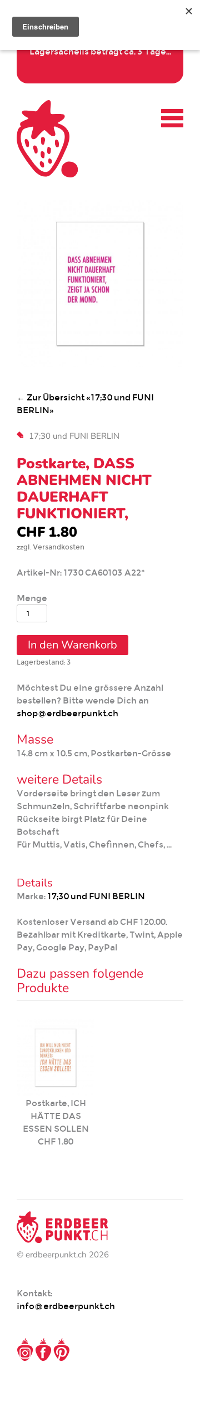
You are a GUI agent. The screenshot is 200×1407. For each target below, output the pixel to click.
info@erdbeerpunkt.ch (66, 1306)
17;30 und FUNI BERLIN (74, 436)
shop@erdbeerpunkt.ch (67, 713)
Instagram (25, 1349)
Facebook (43, 1349)
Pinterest (61, 1349)
